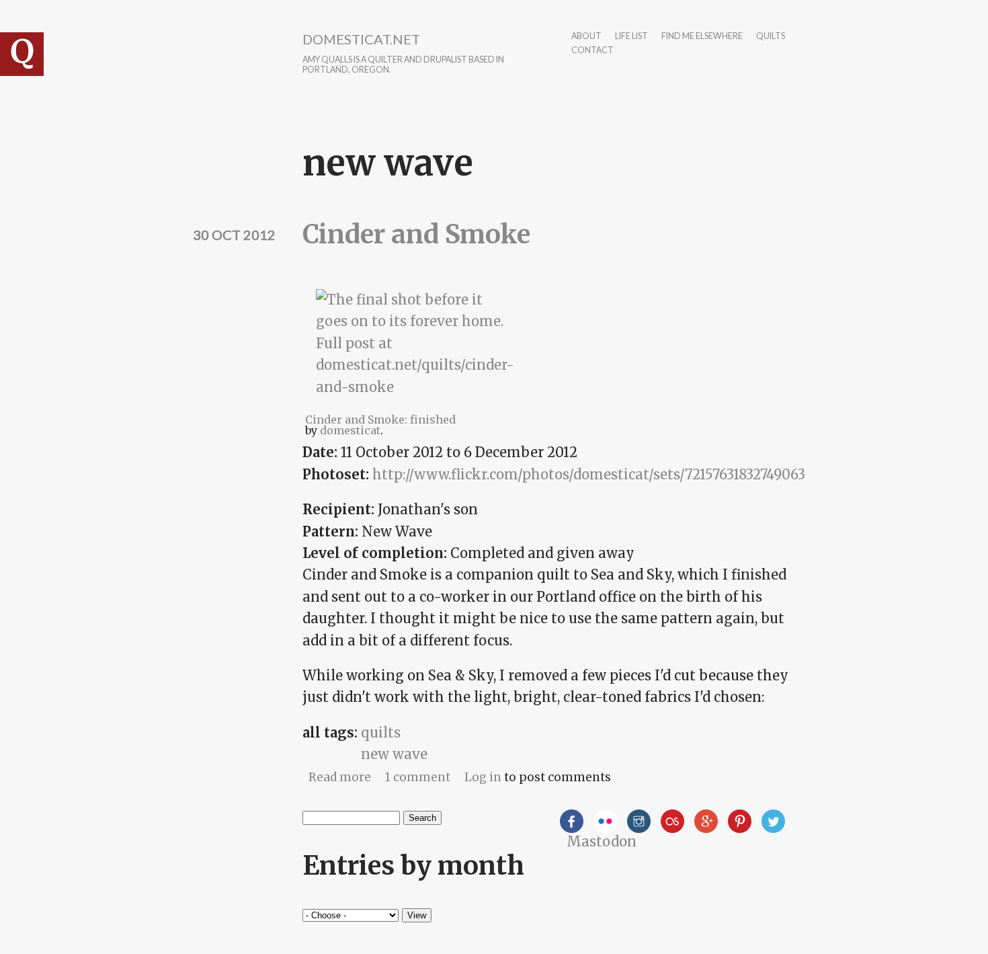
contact (592, 50)
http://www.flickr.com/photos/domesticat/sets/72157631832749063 (588, 474)
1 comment (417, 777)
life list (631, 36)
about (586, 36)
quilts (770, 36)
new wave (394, 754)
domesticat (350, 430)
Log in (482, 777)
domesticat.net (361, 39)
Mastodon (601, 841)
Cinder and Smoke (416, 234)
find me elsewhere (702, 36)
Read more (339, 777)
